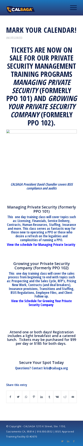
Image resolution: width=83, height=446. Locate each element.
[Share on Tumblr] (49, 397)
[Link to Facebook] (74, 441)
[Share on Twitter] (18, 397)
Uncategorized (14, 38)
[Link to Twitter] (62, 441)
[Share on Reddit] (65, 397)
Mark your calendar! (41, 30)
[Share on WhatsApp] (26, 397)
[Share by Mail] (73, 397)
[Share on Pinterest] (33, 397)
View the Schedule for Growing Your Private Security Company (41, 302)
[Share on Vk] (57, 397)
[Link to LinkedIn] (68, 441)
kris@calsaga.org (56, 368)
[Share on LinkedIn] (41, 397)
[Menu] (71, 7)
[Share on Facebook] (10, 397)
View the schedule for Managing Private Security (41, 244)
